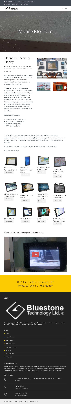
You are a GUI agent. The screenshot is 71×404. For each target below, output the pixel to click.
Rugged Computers (11, 347)
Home (7, 333)
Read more (9, 172)
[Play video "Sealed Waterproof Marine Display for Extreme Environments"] (35, 254)
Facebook (16, 4)
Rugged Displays (10, 337)
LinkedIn (8, 4)
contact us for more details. (54, 370)
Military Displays (10, 343)
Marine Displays (10, 340)
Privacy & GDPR (10, 353)
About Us (8, 350)
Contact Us (9, 357)
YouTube (25, 4)
